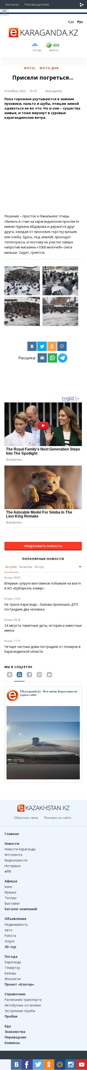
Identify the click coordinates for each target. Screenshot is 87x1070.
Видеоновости (16, 860)
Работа (10, 935)
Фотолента (13, 854)
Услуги (9, 941)
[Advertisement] (43, 166)
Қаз (71, 21)
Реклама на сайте (57, 817)
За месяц (25, 567)
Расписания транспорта (23, 999)
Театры (10, 898)
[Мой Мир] (62, 346)
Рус (80, 21)
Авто (9, 930)
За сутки (11, 567)
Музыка (10, 892)
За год (38, 567)
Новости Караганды (20, 849)
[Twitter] (42, 346)
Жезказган (13, 979)
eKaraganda (53, 91)
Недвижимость (16, 924)
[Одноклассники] (52, 346)
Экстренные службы (20, 1011)
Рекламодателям (37, 4)
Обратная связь (26, 817)
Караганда (13, 962)
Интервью (13, 866)
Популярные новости (43, 559)
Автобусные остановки (23, 1005)
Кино (8, 886)
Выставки (12, 903)
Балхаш (10, 973)
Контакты (12, 4)
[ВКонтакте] (32, 346)
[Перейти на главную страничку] (43, 36)
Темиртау (12, 967)
